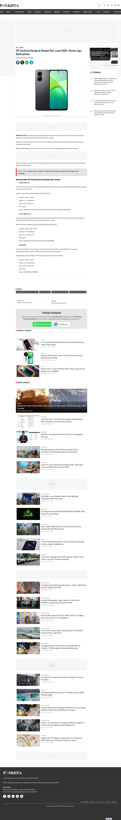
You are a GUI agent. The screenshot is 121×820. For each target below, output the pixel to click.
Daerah (19, 403)
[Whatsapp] (27, 62)
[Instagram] (111, 5)
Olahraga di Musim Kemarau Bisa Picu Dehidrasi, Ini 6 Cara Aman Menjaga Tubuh (105, 112)
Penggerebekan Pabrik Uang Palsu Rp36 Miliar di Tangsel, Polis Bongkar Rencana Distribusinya (60, 646)
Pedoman (114, 802)
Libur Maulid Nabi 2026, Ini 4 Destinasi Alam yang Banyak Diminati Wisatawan (61, 527)
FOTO (98, 12)
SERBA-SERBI (87, 12)
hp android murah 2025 (60, 292)
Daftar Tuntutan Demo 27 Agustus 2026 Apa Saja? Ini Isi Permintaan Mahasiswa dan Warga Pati (62, 724)
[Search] (99, 5)
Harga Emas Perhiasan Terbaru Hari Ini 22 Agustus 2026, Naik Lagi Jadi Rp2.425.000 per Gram (61, 739)
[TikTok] (118, 5)
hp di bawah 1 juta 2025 (78, 292)
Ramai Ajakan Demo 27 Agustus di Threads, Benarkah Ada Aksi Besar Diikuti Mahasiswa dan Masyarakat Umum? (105, 81)
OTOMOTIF (66, 12)
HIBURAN (57, 12)
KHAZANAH (44, 509)
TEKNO (29, 12)
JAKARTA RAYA (19, 12)
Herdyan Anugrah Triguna (24, 302)
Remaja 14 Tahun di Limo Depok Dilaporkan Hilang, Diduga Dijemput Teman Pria (104, 92)
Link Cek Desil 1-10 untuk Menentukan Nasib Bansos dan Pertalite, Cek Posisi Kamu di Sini (62, 420)
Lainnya (106, 12)
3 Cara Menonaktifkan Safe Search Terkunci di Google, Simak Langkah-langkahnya (63, 542)
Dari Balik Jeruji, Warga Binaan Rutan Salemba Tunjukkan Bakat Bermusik (59, 497)
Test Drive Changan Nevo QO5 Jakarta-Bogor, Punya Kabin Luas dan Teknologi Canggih (62, 558)
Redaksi (92, 802)
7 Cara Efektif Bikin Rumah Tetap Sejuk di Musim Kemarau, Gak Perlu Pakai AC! (105, 102)
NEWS (8, 12)
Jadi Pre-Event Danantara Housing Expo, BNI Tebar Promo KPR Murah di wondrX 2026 (62, 465)
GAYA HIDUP (76, 12)
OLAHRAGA (47, 12)
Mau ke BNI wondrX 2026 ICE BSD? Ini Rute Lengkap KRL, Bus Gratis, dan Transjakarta (62, 616)
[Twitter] (108, 5)
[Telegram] (31, 62)
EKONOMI (38, 12)
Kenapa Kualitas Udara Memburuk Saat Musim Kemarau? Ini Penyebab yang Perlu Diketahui (59, 450)
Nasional (44, 417)
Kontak (108, 802)
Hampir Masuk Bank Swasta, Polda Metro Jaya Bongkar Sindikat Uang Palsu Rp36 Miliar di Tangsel (63, 708)
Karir (102, 802)
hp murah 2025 (45, 292)
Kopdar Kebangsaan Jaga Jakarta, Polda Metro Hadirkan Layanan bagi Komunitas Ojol (60, 601)
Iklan (98, 802)
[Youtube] (115, 5)
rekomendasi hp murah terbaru (27, 292)
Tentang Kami (85, 802)
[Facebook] (104, 5)
